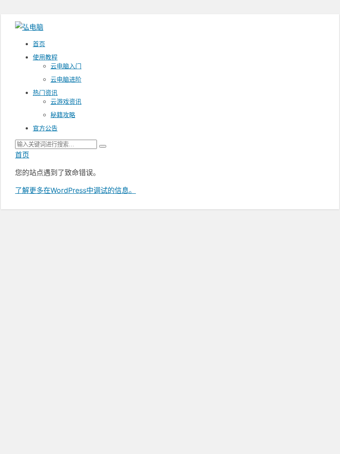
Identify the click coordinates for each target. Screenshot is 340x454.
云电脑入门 (65, 66)
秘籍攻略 (62, 114)
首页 (39, 43)
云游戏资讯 (65, 101)
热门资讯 (45, 92)
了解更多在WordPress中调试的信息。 (75, 190)
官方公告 (45, 128)
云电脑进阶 (65, 79)
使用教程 (45, 57)
